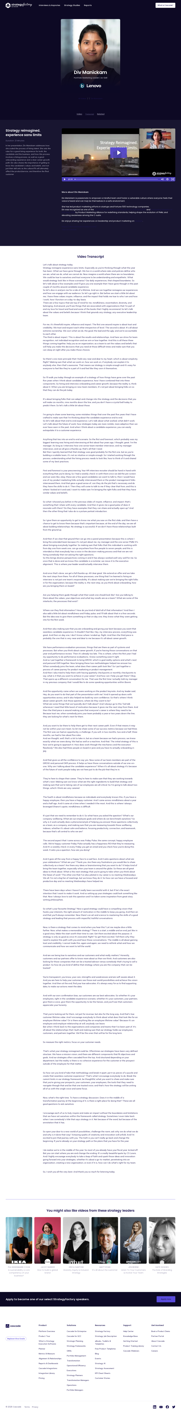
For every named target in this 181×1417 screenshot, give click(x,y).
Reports (88, 5)
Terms (27, 1407)
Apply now (166, 1299)
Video (79, 114)
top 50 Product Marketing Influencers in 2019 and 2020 (120, 209)
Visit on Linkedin (69, 229)
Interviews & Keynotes (49, 5)
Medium (139, 221)
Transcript (89, 114)
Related (100, 114)
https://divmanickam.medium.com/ (79, 226)
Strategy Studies (72, 5)
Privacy (35, 1407)
